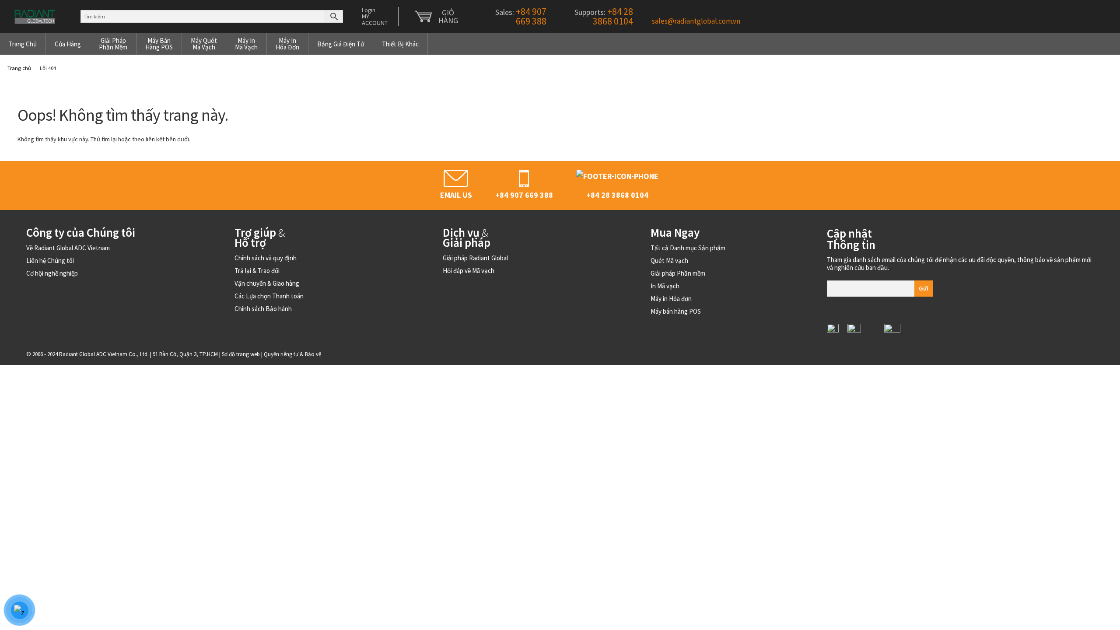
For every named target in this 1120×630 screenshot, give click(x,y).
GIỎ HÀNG (448, 16)
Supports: (603, 16)
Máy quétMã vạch (204, 43)
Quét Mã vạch (669, 260)
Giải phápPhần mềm (113, 43)
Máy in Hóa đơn (671, 298)
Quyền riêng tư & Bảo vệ (292, 354)
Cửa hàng (68, 44)
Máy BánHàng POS (159, 43)
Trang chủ (23, 44)
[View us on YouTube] (892, 329)
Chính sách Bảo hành (263, 308)
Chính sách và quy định (265, 258)
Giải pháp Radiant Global (475, 258)
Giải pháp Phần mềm (678, 273)
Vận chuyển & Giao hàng (266, 283)
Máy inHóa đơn (287, 43)
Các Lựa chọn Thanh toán (269, 296)
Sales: (520, 16)
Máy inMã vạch (246, 43)
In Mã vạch (665, 286)
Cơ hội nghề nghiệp (52, 273)
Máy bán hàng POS (676, 311)
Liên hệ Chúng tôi (50, 260)
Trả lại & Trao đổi (257, 270)
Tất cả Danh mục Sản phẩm (688, 248)
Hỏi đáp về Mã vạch (468, 270)
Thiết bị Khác (400, 44)
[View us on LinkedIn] (833, 329)
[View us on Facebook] (872, 338)
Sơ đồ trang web (241, 354)
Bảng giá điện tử (340, 44)
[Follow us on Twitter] (854, 329)
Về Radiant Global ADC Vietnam (68, 248)
